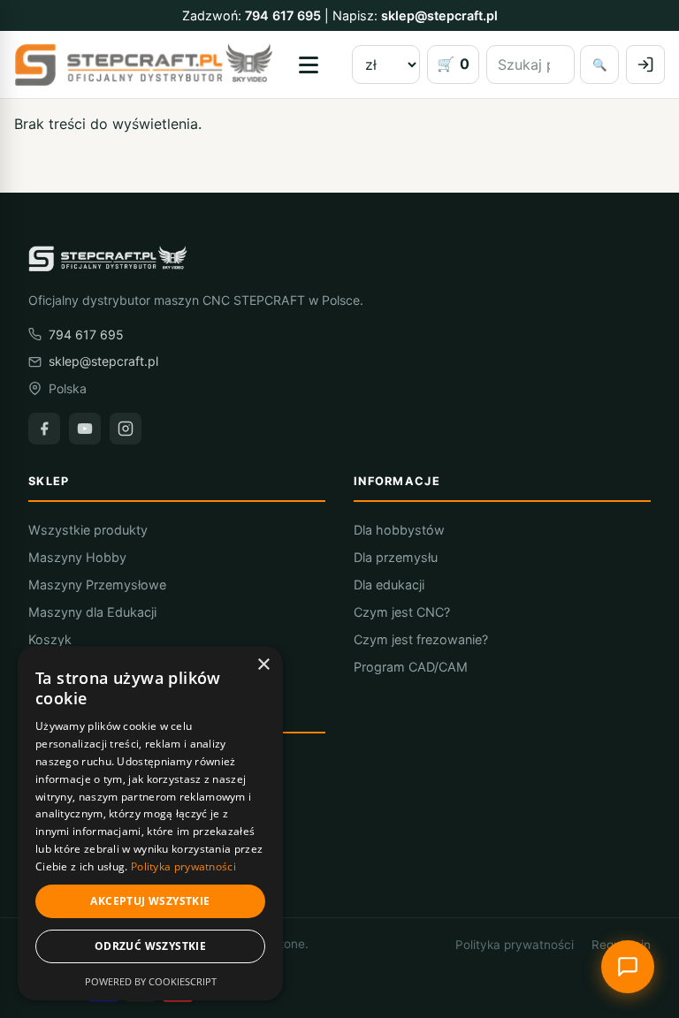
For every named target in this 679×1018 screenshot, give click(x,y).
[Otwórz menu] (308, 64)
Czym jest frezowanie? (421, 639)
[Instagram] (125, 428)
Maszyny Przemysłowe (97, 584)
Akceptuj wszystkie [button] (150, 900)
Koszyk (50, 639)
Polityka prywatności (514, 945)
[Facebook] (44, 428)
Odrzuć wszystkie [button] (150, 945)
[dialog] (150, 823)
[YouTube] (85, 428)
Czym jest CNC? (402, 611)
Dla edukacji (389, 584)
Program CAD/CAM (411, 666)
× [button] (263, 665)
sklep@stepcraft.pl (439, 15)
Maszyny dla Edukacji (92, 611)
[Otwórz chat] (627, 966)
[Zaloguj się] (645, 64)
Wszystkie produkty (88, 529)
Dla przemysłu (396, 557)
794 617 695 (283, 15)
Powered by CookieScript (151, 981)
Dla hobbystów (399, 529)
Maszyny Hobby (77, 557)
